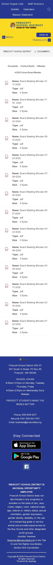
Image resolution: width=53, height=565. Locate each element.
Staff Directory (36, 3)
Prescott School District (17, 51)
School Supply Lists (12, 3)
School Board (28, 66)
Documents (44, 51)
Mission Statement (23, 14)
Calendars (29, 9)
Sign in (43, 34)
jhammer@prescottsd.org (21, 540)
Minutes (41, 66)
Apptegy (32, 561)
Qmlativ (15, 9)
